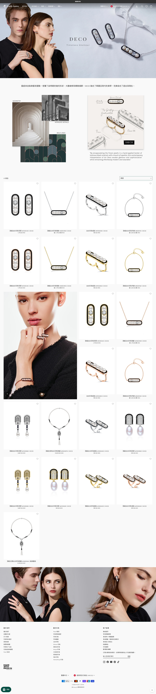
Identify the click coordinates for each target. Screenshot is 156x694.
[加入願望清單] (37, 183)
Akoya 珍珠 (56, 649)
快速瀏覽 (21, 227)
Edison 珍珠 (56, 644)
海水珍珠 (56, 657)
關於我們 (6, 631)
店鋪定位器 (7, 634)
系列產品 (25, 6)
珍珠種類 (56, 639)
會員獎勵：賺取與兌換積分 (111, 639)
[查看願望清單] (147, 6)
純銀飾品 (105, 644)
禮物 (59, 6)
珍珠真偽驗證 (57, 634)
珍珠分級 (56, 637)
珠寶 (42, 6)
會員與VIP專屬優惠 (108, 637)
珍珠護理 (105, 647)
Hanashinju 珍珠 (58, 659)
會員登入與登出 (107, 642)
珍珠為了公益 (7, 647)
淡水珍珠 (56, 642)
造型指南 (6, 642)
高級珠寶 (51, 6)
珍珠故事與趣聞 (8, 649)
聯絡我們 (105, 631)
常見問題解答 (107, 634)
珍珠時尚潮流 (7, 639)
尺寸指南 (6, 637)
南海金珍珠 (56, 654)
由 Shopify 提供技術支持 (78, 687)
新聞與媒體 (7, 644)
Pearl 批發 (7, 652)
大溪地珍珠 (56, 652)
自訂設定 (34, 6)
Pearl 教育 (56, 631)
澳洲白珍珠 (56, 647)
